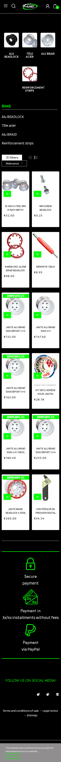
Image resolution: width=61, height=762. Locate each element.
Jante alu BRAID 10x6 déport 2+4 (45, 450)
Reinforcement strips (33, 89)
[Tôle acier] (29, 40)
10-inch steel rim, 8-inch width (15, 207)
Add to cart (37, 194)
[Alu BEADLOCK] (11, 40)
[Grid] (30, 157)
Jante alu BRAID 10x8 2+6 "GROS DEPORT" (15, 450)
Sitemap (32, 715)
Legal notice (50, 710)
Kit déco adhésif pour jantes (45, 392)
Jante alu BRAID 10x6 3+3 (45, 329)
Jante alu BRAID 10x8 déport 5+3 (15, 389)
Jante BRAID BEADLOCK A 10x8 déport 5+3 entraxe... (15, 511)
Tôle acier (30, 55)
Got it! (12, 756)
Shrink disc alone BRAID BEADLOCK (15, 268)
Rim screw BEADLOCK (45, 207)
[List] (36, 157)
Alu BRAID (48, 54)
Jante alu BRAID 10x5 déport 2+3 (15, 329)
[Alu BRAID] (47, 40)
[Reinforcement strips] (29, 73)
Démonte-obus (45, 266)
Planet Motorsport (45, 385)
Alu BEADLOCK (11, 55)
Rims (6, 106)
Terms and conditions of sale (21, 710)
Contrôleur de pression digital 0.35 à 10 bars (46, 511)
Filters (14, 157)
